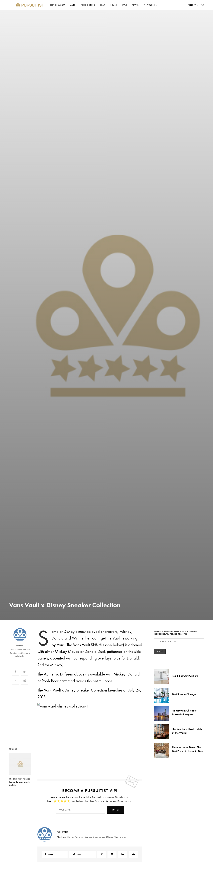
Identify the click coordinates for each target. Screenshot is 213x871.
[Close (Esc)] (166, 402)
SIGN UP (139, 453)
